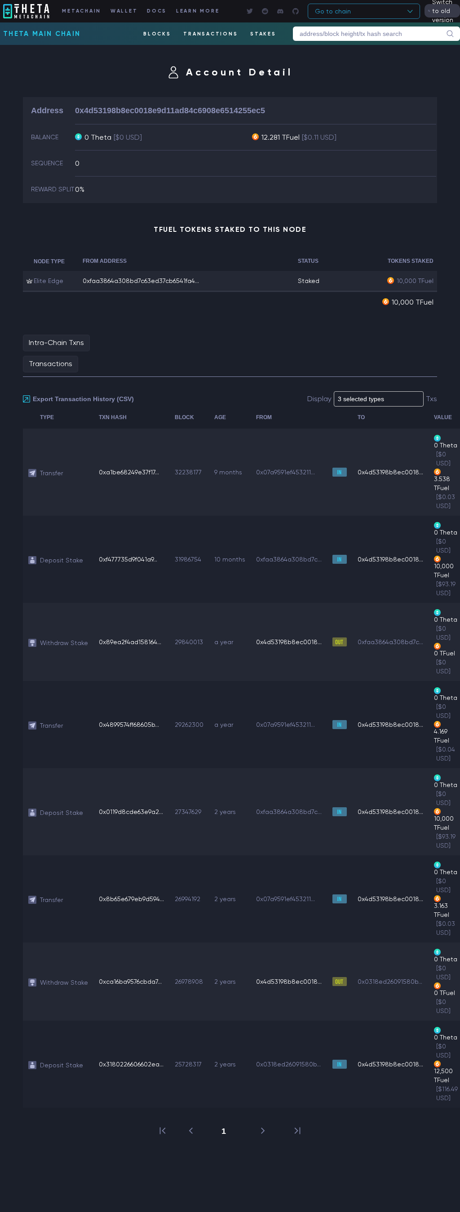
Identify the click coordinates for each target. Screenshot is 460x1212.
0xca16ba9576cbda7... (130, 981)
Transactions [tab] (50, 363)
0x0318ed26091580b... (390, 981)
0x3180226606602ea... (131, 1064)
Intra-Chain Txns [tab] (56, 342)
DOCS (157, 11)
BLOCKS (157, 34)
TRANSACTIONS (210, 34)
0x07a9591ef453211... (285, 472)
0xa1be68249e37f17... (129, 472)
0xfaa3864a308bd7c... (289, 559)
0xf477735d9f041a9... (128, 559)
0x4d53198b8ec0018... (390, 472)
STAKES (263, 34)
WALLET (124, 11)
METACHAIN (81, 11)
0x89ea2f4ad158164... (130, 642)
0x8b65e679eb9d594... (131, 898)
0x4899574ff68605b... (129, 724)
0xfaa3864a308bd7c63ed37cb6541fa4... (141, 280)
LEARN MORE (198, 11)
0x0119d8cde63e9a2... (131, 811)
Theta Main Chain (41, 34)
